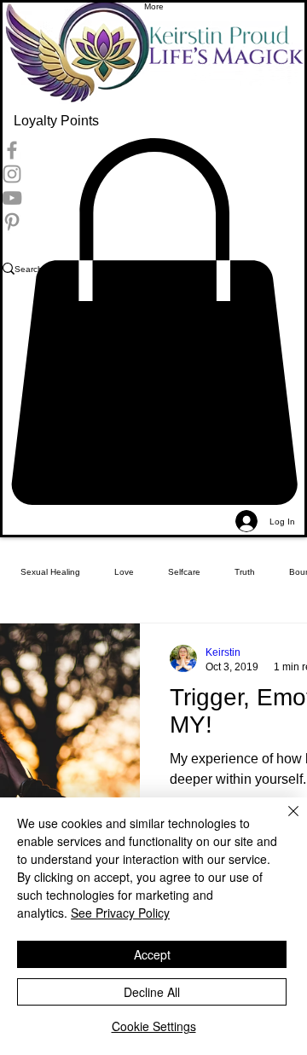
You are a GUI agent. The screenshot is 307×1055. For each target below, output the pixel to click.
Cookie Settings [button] (154, 1026)
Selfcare (184, 572)
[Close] (283, 821)
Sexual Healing (50, 572)
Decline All (152, 991)
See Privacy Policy (120, 912)
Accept (152, 954)
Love (124, 572)
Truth (245, 572)
